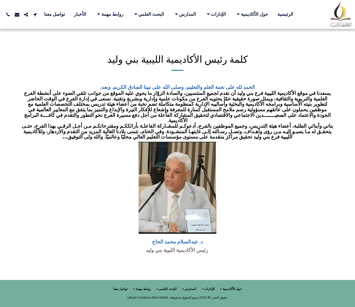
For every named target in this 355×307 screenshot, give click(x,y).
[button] (251, 14)
